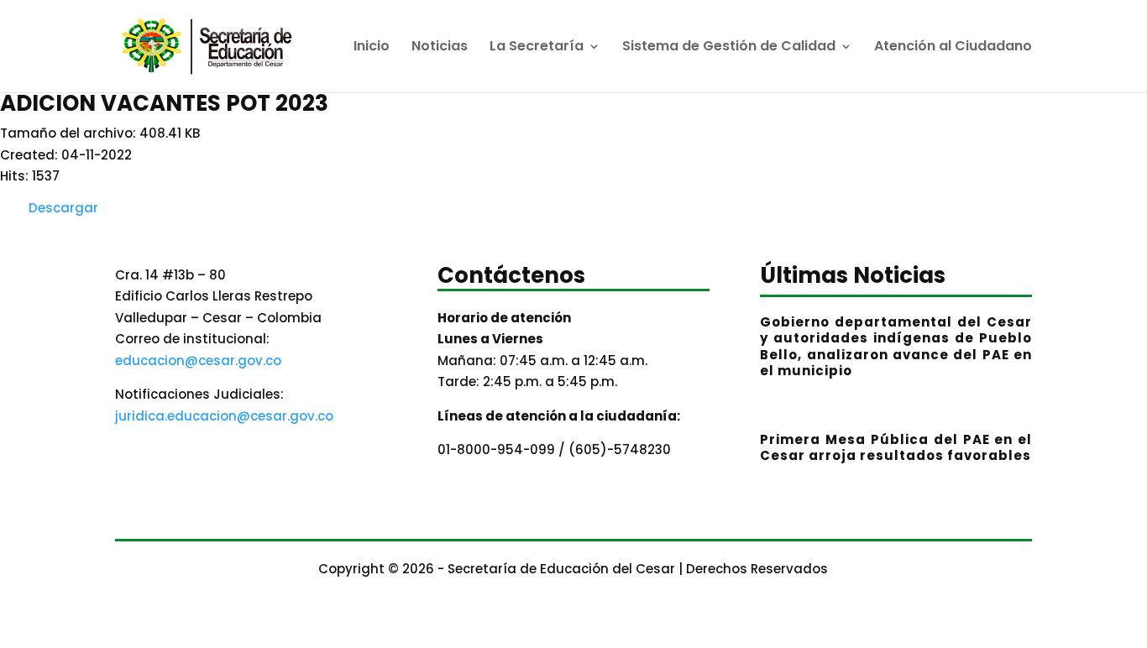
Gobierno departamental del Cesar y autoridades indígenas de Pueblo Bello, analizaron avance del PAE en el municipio (896, 346)
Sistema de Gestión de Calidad (728, 47)
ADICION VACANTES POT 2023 (164, 103)
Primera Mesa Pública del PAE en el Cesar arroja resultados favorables (896, 448)
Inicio (372, 47)
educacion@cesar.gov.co (198, 360)
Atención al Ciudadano (953, 47)
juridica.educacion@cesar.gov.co (224, 416)
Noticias (439, 47)
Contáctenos (511, 277)
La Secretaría (537, 47)
